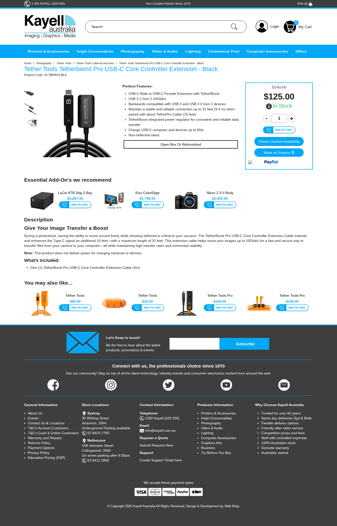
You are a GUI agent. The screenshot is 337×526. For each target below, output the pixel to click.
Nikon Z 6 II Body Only (219, 195)
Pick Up (303, 3)
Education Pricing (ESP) (46, 458)
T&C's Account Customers (48, 428)
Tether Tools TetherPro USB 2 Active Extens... (75, 298)
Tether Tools (63, 63)
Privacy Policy (38, 453)
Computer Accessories (267, 51)
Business (208, 448)
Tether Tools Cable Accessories (95, 63)
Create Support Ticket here (161, 460)
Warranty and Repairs (45, 438)
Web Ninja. (232, 506)
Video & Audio (165, 51)
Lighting (193, 51)
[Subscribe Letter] (82, 342)
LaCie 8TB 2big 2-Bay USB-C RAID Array (75, 195)
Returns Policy (39, 443)
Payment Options (41, 448)
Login (274, 26)
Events (33, 418)
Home (27, 63)
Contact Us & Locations (46, 423)
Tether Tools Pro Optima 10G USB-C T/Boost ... (220, 298)
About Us (35, 413)
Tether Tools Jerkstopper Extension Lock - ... (147, 298)
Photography (133, 51)
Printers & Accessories (49, 51)
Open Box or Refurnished (181, 144)
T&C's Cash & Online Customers (53, 433)
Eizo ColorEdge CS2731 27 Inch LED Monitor (147, 195)
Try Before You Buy (216, 453)
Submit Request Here (156, 445)
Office (301, 51)
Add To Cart (75, 205)
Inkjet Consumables (95, 51)
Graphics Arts (211, 443)
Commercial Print (224, 51)
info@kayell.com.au (160, 430)
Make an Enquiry (277, 153)
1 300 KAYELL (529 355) (48, 3)
